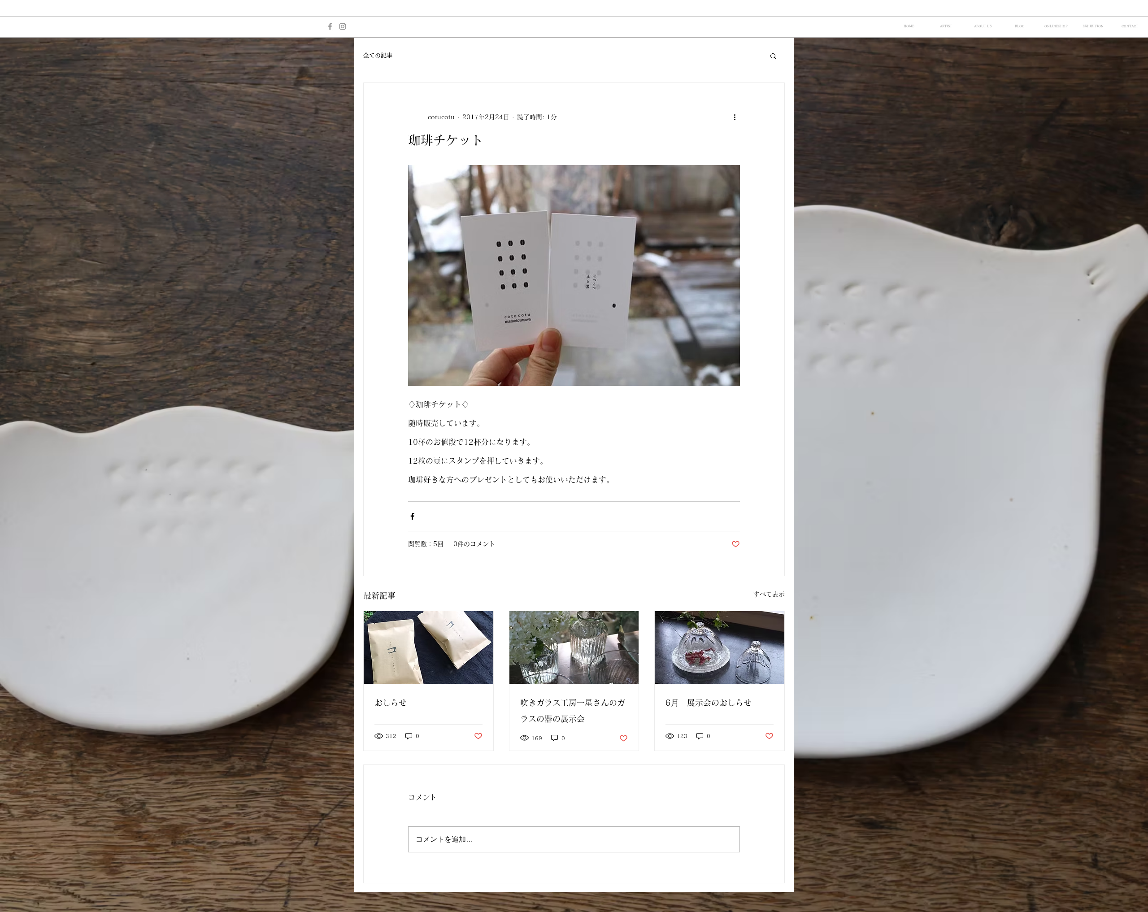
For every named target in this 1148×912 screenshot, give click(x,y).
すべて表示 (769, 594)
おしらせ (390, 703)
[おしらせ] (428, 647)
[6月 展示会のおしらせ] (719, 647)
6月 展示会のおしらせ (708, 703)
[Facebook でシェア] (412, 516)
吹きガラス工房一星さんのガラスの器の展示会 (572, 711)
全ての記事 (377, 55)
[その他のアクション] (734, 117)
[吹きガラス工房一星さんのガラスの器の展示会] (574, 647)
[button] (773, 55)
